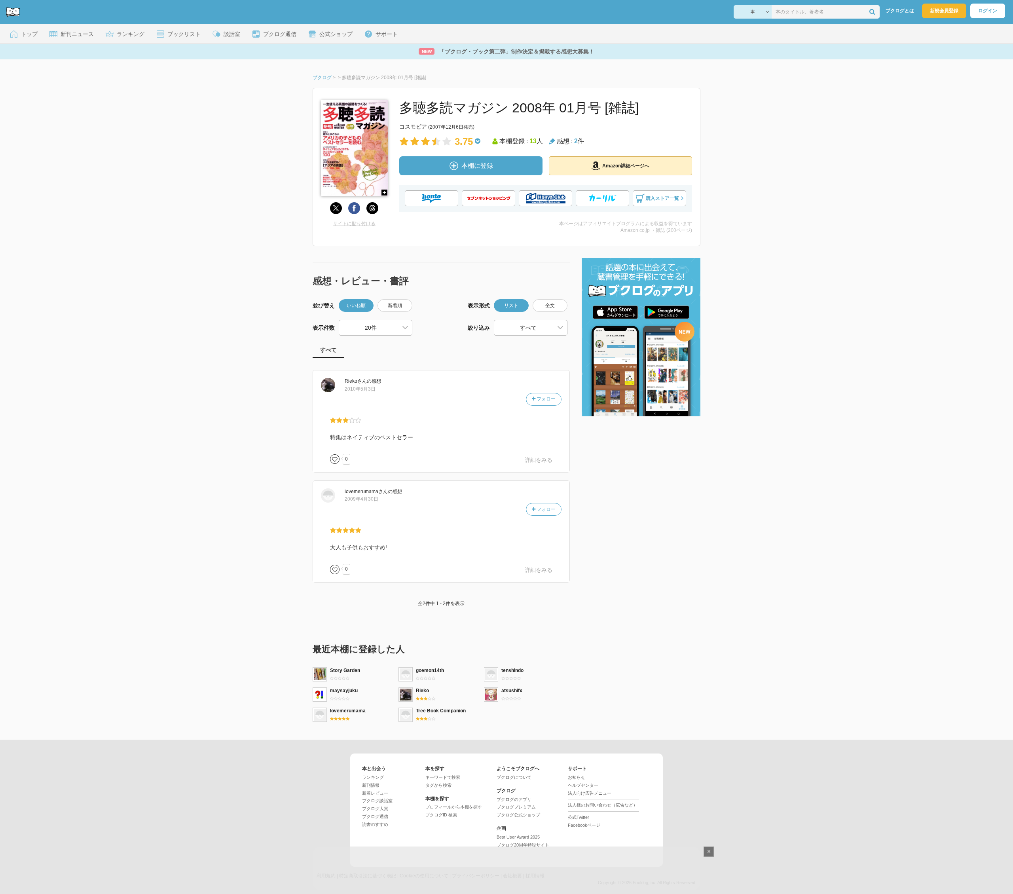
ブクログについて (514, 777)
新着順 (395, 305)
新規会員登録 (944, 10)
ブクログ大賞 (375, 808)
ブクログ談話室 (377, 800)
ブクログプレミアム (516, 807)
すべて (328, 350)
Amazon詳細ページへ (625, 166)
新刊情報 (370, 785)
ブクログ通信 (375, 816)
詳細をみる (538, 460)
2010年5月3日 (360, 389)
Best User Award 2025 (518, 837)
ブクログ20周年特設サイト (523, 845)
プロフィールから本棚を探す (453, 807)
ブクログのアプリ (514, 799)
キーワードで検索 (442, 777)
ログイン (987, 10)
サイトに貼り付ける (354, 223)
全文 (550, 305)
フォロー (545, 399)
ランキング (373, 777)
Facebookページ (584, 825)
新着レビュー (375, 793)
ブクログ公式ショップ (518, 814)
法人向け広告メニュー (589, 793)
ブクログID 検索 (441, 814)
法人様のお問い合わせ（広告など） (602, 805)
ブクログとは (900, 10)
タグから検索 (438, 785)
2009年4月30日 (361, 499)
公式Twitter (578, 817)
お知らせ (576, 777)
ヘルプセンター (583, 785)
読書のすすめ (375, 824)
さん (356, 381)
